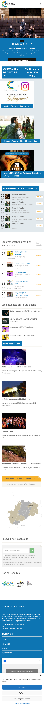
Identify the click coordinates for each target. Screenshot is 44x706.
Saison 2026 (6, 644)
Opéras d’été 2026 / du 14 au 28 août (22, 335)
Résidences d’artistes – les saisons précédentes (21, 464)
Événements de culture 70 (20, 188)
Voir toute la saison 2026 (32, 72)
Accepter (22, 687)
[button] (41, 675)
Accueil (4, 640)
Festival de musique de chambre (22, 48)
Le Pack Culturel (8, 431)
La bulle (4, 648)
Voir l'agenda (38, 244)
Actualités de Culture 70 (10, 72)
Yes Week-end (20, 272)
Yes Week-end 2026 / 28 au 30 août (22, 327)
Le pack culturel (7, 653)
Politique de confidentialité (22, 703)
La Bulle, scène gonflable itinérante (16, 399)
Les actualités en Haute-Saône (19, 304)
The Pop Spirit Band (22, 263)
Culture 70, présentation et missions (16, 367)
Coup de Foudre (18, 202)
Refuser (22, 693)
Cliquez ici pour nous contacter (12, 629)
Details (39, 197)
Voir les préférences (22, 699)
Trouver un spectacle (23, 61)
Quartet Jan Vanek (19, 195)
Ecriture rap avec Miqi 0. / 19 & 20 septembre (25, 311)
